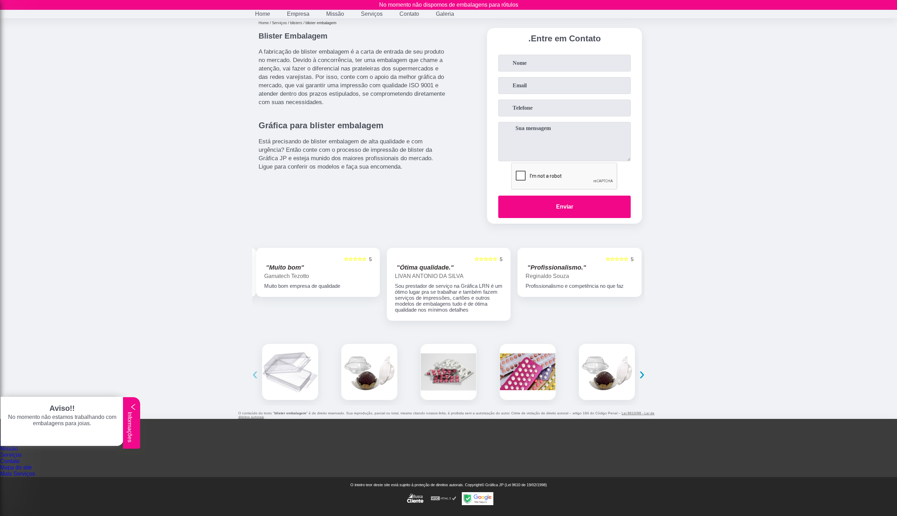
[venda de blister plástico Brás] (369, 372)
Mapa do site (16, 467)
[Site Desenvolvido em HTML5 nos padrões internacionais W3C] (444, 498)
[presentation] (255, 373)
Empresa (298, 14)
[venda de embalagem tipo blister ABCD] (528, 372)
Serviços (372, 14)
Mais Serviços (17, 474)
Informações (130, 426)
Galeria (445, 14)
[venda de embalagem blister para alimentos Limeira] (607, 372)
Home (262, 14)
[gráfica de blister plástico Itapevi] (290, 372)
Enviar (564, 207)
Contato (409, 14)
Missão (335, 14)
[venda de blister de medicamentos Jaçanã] (448, 372)
